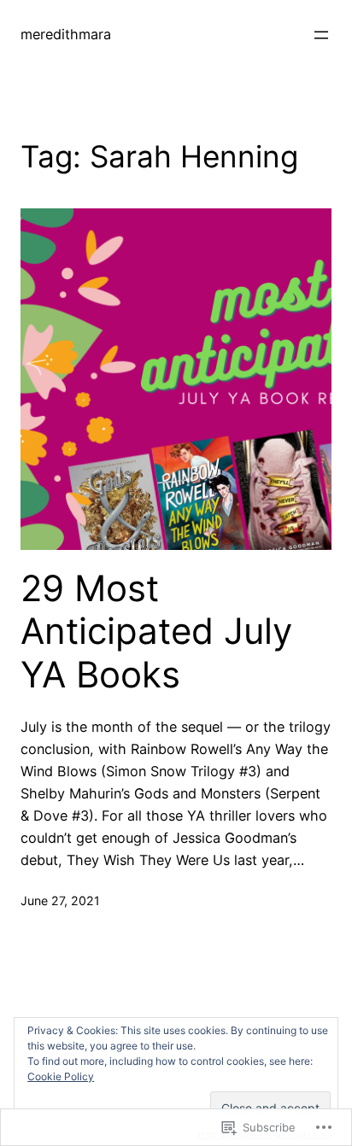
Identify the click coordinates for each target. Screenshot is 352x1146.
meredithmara (66, 34)
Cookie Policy (60, 1076)
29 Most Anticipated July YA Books (156, 631)
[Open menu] (321, 35)
